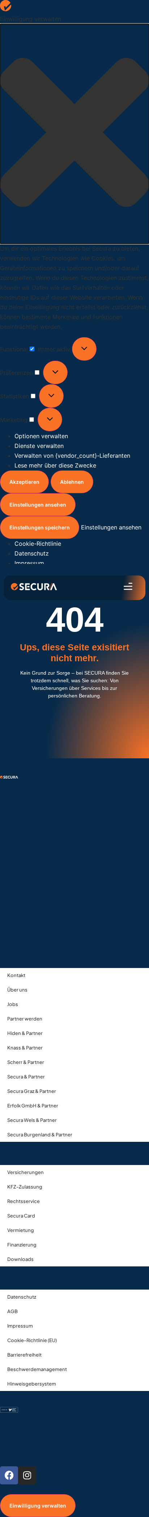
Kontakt (16, 975)
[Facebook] (9, 1475)
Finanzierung (22, 1245)
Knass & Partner (25, 1048)
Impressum (29, 563)
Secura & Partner (26, 1077)
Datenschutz (31, 553)
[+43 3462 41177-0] (9, 853)
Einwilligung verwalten (37, 1506)
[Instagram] (27, 1475)
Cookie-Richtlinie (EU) (32, 1340)
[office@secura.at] (9, 872)
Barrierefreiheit (24, 1355)
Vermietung (20, 1230)
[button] (74, 134)
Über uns (17, 990)
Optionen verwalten (41, 436)
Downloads (20, 1259)
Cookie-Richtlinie (37, 543)
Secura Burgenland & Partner (39, 1134)
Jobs (12, 1004)
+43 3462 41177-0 (43, 848)
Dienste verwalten (39, 445)
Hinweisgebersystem (31, 1384)
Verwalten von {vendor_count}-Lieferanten (72, 455)
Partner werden (24, 1019)
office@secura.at (42, 867)
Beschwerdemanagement (37, 1369)
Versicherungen (25, 1172)
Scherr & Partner (25, 1062)
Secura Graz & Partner (31, 1091)
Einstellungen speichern (39, 527)
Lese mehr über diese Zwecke (55, 465)
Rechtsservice (23, 1201)
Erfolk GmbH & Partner (32, 1106)
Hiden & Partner (25, 1033)
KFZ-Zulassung (24, 1187)
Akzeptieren (24, 482)
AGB (12, 1311)
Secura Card (21, 1216)
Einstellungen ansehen (37, 505)
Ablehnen (72, 482)
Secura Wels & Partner (32, 1120)
